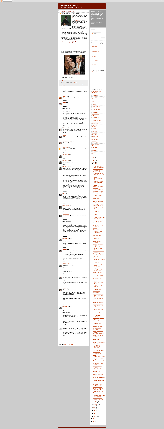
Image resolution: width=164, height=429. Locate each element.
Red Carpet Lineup (96, 266)
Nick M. (64, 288)
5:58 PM (64, 132)
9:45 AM (64, 247)
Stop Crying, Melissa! (97, 328)
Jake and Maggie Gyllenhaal (97, 134)
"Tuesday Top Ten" (95, 117)
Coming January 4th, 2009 (98, 294)
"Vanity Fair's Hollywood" (96, 120)
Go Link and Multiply (97, 353)
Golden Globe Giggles (97, 289)
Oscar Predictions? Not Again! (98, 350)
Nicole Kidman (95, 142)
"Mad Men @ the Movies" (97, 106)
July (94, 407)
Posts (94, 31)
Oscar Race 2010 (95, 144)
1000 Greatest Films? (97, 235)
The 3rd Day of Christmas (98, 204)
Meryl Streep (77, 20)
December (95, 163)
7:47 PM (64, 152)
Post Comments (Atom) (68, 344)
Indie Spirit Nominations (97, 387)
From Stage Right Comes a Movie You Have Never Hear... (98, 305)
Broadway (94, 128)
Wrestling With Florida (97, 246)
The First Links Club (97, 198)
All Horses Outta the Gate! (98, 205)
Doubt (73, 17)
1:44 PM (64, 310)
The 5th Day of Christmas (98, 191)
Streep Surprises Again (97, 278)
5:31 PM (64, 106)
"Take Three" (94, 115)
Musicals (94, 141)
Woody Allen (94, 153)
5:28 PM (64, 100)
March (94, 413)
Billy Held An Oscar (67, 141)
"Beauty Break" (95, 95)
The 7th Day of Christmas (98, 171)
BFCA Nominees (96, 329)
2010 (94, 159)
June (94, 408)
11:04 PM (65, 211)
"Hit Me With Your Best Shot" (97, 103)
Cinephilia (94, 71)
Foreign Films (94, 133)
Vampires (94, 152)
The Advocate (95, 60)
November (95, 401)
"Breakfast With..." (95, 99)
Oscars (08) (63, 85)
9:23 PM (64, 203)
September (95, 404)
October (95, 402)
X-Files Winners (96, 339)
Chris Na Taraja (66, 205)
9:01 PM (64, 158)
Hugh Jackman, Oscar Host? (98, 298)
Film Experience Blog (69, 5)
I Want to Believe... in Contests (99, 356)
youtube (100, 22)
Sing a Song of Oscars (97, 257)
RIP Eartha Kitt (96, 211)
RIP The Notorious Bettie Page (99, 302)
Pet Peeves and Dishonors (98, 189)
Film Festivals (94, 131)
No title (94, 268)
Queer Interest (95, 147)
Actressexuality (95, 123)
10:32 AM (65, 267)
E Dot (64, 135)
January (95, 416)
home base (93, 22)
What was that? (96, 292)
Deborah (65, 249)
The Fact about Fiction (97, 229)
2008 (94, 162)
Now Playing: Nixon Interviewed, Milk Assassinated (96, 346)
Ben (64, 327)
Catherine (65, 127)
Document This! (96, 240)
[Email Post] (76, 82)
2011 (94, 157)
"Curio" (93, 101)
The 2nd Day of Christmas (98, 209)
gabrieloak (65, 147)
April (94, 411)
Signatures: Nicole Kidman (98, 309)
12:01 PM (65, 273)
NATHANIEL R (66, 154)
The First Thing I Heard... (98, 272)
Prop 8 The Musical (96, 371)
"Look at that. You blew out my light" (70, 13)
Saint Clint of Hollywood (97, 326)
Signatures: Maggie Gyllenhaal (99, 259)
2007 (94, 418)
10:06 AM (65, 261)
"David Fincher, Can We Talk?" (99, 380)
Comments (95, 33)
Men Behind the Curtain (97, 376)
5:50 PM (64, 125)
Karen (64, 102)
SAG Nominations (96, 256)
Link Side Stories (96, 238)
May (94, 410)
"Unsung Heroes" (95, 118)
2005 (94, 421)
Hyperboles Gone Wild (97, 195)
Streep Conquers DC (97, 341)
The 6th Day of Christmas (98, 186)
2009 (94, 160)
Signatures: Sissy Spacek (98, 374)
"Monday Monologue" (96, 109)
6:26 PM (64, 335)
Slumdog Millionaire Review (98, 391)
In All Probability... (96, 291)
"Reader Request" (95, 112)
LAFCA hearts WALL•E (97, 323)
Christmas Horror (96, 214)
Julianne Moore (95, 136)
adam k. (64, 96)
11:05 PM (65, 219)
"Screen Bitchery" (95, 114)
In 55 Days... (95, 188)
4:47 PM (64, 324)
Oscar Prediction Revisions (98, 275)
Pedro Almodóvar (95, 145)
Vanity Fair (94, 46)
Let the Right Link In (97, 373)
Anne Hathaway (95, 126)
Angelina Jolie (94, 125)
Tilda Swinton (94, 150)
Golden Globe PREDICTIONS (98, 333)
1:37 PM (64, 304)
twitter (97, 22)
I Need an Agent (96, 262)
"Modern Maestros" (95, 107)
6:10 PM (64, 145)
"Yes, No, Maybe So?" (96, 122)
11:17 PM (65, 236)
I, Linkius (95, 228)
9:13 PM (64, 191)
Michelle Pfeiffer (95, 139)
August (94, 405)
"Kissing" (94, 104)
